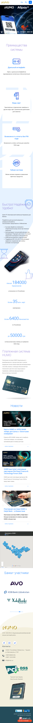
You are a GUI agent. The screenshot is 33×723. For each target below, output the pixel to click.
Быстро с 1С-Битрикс (24, 720)
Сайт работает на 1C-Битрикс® (24, 715)
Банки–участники (16, 573)
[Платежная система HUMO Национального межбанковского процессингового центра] (5, 2)
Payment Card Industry (16, 677)
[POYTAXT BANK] (16, 600)
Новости (16, 406)
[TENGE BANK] (16, 592)
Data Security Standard (16, 679)
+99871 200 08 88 (10, 657)
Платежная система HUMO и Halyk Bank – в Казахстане (15, 510)
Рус (22, 2)
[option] (16, 19)
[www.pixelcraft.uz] (16, 718)
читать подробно (9, 446)
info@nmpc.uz (9, 660)
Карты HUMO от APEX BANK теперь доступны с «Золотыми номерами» (16, 431)
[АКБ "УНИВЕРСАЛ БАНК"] (16, 583)
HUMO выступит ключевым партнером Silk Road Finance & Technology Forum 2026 (16, 471)
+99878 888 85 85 (10, 655)
